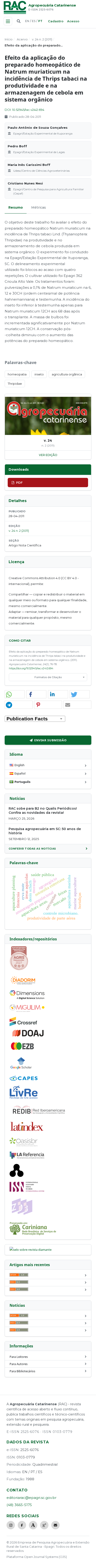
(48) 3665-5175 (19, 1505)
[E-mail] (55, 1525)
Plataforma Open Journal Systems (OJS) (37, 1557)
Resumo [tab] (15, 207)
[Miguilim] (27, 1011)
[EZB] (22, 1049)
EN (27, 21)
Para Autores (18, 1364)
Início (9, 39)
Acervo (22, 39)
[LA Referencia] (27, 1158)
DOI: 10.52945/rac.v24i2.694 (24, 110)
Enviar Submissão (50, 740)
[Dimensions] (27, 998)
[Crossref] (23, 1025)
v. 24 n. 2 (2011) (42, 39)
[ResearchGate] (44, 1525)
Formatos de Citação (48, 677)
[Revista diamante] (30, 1250)
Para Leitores (19, 1357)
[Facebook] (22, 1525)
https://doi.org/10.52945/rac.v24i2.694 (31, 668)
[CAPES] (24, 1079)
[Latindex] (27, 1132)
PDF (19, 482)
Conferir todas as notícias (32, 848)
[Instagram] (11, 1525)
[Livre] (24, 1098)
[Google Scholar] (21, 1070)
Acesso (73, 21)
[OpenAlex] (17, 1176)
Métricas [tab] (38, 207)
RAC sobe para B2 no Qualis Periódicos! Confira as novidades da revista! (43, 810)
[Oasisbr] (24, 1145)
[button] (14, 694)
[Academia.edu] (33, 1525)
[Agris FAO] (19, 969)
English (19, 765)
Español (19, 773)
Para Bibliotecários (22, 1371)
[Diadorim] (23, 984)
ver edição (48, 455)
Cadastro (55, 21)
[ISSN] (27, 1191)
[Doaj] (28, 1036)
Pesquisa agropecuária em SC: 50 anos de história (45, 831)
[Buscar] (18, 21)
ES (33, 21)
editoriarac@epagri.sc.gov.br (31, 1497)
